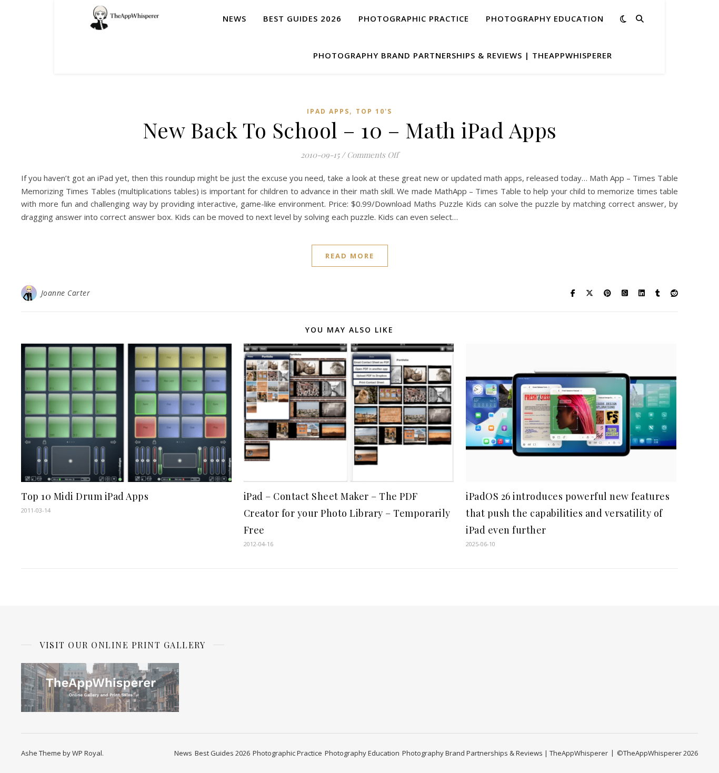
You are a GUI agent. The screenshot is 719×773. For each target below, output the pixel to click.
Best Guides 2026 (302, 18)
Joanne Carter (66, 293)
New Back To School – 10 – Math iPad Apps (350, 130)
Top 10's (374, 111)
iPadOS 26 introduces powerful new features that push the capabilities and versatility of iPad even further (568, 513)
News (234, 18)
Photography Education (545, 18)
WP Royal (87, 753)
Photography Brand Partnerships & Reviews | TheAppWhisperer (462, 55)
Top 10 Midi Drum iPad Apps (84, 496)
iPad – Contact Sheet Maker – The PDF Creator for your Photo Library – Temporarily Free (347, 513)
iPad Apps (328, 111)
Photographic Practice (413, 18)
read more (349, 255)
